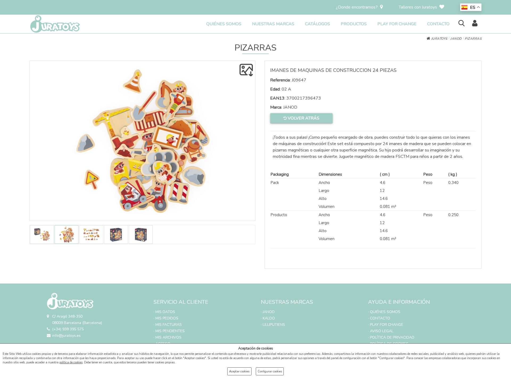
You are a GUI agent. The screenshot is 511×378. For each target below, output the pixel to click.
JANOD (456, 38)
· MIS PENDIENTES (169, 331)
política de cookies (71, 362)
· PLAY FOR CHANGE (385, 324)
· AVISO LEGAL (380, 331)
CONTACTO (438, 24)
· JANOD (268, 311)
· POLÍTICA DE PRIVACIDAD (391, 337)
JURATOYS (438, 38)
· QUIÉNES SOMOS (384, 311)
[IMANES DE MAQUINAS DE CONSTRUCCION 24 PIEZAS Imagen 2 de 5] (143, 141)
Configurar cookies (270, 371)
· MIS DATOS (164, 311)
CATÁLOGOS (317, 24)
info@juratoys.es (66, 335)
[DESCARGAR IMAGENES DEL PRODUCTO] (246, 70)
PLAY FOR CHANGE (397, 24)
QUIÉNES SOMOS (223, 24)
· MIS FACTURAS (168, 324)
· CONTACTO (379, 318)
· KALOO (268, 318)
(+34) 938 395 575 (68, 329)
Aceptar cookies (239, 371)
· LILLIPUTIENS (273, 324)
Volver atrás (303, 118)
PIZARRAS (473, 38)
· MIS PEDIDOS (166, 318)
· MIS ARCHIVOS (168, 337)
